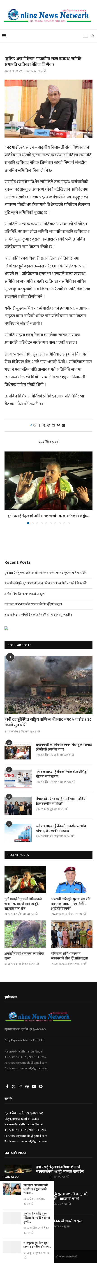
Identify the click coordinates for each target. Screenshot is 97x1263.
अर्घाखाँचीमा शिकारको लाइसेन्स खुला (25, 593)
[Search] (92, 36)
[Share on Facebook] (40, 425)
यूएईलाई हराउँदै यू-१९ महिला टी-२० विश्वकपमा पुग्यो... (36, 1218)
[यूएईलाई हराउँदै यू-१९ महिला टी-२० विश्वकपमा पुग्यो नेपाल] (12, 1218)
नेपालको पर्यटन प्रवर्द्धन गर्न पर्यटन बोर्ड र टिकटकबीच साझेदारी (60, 801)
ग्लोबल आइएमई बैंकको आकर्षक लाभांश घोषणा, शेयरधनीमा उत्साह (61, 828)
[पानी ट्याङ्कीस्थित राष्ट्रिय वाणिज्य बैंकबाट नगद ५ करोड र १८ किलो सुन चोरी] (48, 685)
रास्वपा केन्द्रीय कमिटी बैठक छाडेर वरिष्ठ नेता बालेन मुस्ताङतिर (38, 614)
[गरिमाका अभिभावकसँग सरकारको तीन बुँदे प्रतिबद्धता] (71, 934)
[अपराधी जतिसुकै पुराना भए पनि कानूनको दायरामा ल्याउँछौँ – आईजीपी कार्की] (71, 879)
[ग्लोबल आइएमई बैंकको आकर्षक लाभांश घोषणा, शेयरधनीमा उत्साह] (18, 833)
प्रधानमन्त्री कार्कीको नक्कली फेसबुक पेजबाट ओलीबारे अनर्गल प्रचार (64, 747)
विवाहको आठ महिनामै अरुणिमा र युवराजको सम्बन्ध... (35, 1189)
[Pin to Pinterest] (48, 425)
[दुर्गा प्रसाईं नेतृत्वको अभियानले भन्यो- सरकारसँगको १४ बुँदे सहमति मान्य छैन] (48, 480)
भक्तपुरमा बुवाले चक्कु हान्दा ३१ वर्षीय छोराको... (37, 1245)
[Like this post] (34, 425)
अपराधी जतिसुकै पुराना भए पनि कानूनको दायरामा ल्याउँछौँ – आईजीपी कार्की (45, 583)
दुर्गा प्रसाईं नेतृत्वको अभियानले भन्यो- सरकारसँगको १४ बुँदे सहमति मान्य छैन (46, 572)
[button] (8, 487)
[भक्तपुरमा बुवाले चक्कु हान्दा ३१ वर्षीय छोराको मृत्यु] (12, 1247)
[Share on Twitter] (44, 425)
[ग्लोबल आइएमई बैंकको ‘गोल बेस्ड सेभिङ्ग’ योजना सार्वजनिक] (18, 779)
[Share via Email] (63, 425)
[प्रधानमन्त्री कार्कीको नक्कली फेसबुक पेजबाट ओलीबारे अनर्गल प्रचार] (18, 751)
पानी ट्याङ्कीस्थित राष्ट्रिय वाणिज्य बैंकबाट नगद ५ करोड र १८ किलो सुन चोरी (48, 722)
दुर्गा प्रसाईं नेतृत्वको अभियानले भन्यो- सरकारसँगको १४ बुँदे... (48, 516)
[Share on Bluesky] (58, 425)
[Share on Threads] (53, 425)
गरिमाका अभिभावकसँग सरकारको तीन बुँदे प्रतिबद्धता (33, 604)
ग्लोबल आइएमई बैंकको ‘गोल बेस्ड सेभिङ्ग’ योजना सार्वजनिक (61, 774)
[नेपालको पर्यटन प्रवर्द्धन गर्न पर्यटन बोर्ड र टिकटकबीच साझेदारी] (18, 806)
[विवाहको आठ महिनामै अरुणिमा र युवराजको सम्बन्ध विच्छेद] (12, 1189)
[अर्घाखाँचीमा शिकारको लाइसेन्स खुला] (25, 934)
